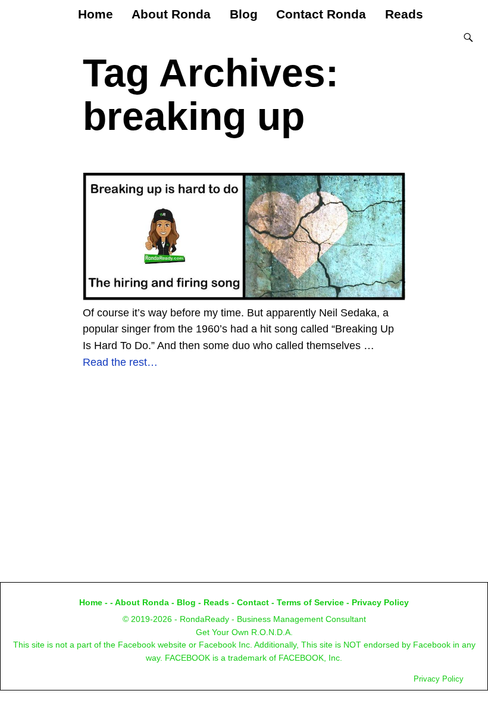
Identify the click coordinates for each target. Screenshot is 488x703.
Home (95, 14)
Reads (404, 14)
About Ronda (171, 14)
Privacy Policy (380, 602)
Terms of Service (310, 602)
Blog (244, 14)
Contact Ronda (321, 14)
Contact (253, 602)
